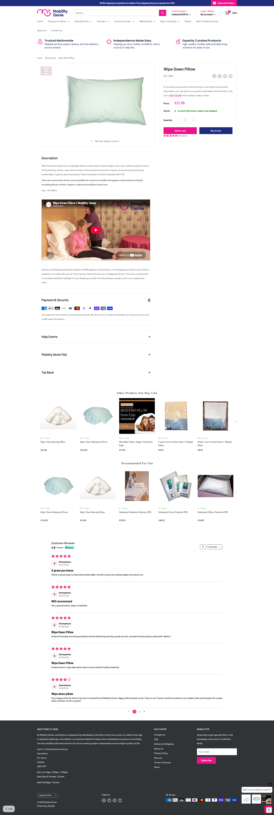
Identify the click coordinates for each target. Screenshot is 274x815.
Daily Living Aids (168, 21)
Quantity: (168, 120)
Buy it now (216, 130)
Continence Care (122, 21)
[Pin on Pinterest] (220, 76)
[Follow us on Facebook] (104, 800)
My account (207, 14)
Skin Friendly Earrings (207, 21)
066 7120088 (175, 95)
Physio (188, 21)
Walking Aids (145, 21)
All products (50, 58)
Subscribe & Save (226, 3)
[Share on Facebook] (214, 76)
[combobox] (116, 13)
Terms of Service (162, 762)
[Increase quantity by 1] (193, 120)
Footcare (101, 21)
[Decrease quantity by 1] (178, 120)
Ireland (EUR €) (45, 795)
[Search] (162, 13)
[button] (171, 135)
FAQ (156, 739)
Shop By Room (81, 21)
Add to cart (180, 130)
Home (40, 21)
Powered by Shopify (46, 806)
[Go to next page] (145, 712)
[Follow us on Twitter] (109, 800)
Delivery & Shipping (164, 743)
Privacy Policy (161, 753)
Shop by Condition (57, 21)
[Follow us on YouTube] (120, 800)
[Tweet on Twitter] (225, 76)
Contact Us (56, 30)
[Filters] (203, 546)
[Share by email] (230, 76)
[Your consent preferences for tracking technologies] (269, 810)
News (157, 767)
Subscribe (206, 760)
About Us (41, 30)
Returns (158, 757)
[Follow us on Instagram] (115, 800)
